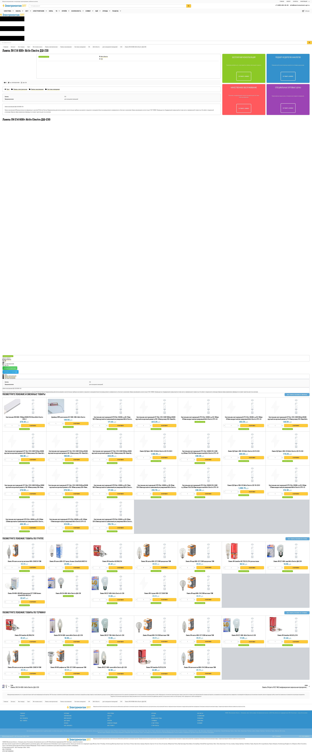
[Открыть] (12, 28)
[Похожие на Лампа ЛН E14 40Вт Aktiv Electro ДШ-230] (77, 583)
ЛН (89, 47)
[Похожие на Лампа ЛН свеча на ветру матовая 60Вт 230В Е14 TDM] (33, 657)
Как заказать (68, 725)
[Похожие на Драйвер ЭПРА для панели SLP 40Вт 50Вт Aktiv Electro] (77, 406)
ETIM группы (155, 723)
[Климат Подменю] (92, 11)
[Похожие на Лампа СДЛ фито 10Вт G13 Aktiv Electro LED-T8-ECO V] (252, 475)
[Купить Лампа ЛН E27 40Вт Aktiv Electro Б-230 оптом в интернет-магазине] (100, 583)
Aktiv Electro (96, 47)
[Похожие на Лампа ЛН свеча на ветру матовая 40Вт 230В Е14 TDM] (33, 551)
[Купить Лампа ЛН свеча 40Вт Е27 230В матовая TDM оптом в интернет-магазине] (187, 625)
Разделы (115, 11)
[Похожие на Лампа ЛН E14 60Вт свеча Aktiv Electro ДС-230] (77, 625)
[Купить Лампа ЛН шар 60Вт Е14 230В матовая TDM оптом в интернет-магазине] (187, 583)
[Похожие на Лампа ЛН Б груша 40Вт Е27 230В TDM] (164, 583)
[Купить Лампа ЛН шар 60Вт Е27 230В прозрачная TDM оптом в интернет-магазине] (187, 551)
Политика (200, 720)
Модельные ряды (156, 718)
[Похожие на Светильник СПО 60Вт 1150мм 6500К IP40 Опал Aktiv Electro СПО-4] (33, 406)
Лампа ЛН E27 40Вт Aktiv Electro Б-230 (112, 593)
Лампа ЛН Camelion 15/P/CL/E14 (156, 667)
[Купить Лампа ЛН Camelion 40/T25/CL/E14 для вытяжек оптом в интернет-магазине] (231, 551)
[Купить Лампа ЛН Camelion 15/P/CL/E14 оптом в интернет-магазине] (144, 657)
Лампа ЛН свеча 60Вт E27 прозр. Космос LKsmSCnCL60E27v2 (68, 561)
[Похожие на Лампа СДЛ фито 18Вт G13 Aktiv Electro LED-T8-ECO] (252, 441)
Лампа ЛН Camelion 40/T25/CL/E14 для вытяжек (243, 561)
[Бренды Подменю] (109, 11)
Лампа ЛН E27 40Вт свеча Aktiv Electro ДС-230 (112, 667)
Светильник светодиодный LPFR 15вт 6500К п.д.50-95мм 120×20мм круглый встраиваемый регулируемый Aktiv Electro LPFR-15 (112, 521)
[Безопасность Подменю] (83, 11)
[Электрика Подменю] (13, 11)
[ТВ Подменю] (59, 11)
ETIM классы (155, 725)
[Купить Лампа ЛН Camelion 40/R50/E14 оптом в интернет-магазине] (100, 551)
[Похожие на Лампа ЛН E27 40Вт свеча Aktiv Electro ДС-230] (121, 657)
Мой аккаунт (68, 718)
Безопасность (76, 11)
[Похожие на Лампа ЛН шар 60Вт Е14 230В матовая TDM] (208, 583)
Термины (154, 720)
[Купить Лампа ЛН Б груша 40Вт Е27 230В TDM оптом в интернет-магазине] (144, 583)
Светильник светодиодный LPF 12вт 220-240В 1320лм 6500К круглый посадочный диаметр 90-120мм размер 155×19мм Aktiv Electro (68, 453)
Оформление (68, 715)
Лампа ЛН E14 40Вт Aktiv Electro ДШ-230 (68, 593)
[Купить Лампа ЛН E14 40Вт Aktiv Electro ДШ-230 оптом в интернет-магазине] (56, 583)
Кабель (18, 11)
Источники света (37, 47)
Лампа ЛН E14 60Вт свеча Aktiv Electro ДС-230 (68, 635)
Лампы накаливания (66, 47)
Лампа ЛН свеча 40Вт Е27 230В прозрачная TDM (156, 561)
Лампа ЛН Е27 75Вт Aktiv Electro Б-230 (112, 635)
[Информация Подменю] (309, 1)
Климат (88, 11)
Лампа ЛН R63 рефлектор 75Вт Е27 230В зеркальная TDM (68, 667)
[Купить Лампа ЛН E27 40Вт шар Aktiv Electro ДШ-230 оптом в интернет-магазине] (275, 551)
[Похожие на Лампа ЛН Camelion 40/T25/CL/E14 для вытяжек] (252, 551)
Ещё (96, 11)
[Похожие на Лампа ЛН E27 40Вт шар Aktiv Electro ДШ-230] (296, 551)
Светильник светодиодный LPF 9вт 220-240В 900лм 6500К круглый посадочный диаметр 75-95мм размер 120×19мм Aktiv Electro (287, 419)
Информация (303, 1)
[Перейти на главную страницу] (12, 14)
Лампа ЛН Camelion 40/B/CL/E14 (287, 635)
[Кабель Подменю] (22, 11)
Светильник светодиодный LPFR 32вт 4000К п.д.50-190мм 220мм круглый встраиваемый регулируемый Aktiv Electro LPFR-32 (24, 521)
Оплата (66, 723)
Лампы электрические (51, 47)
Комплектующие (112, 723)
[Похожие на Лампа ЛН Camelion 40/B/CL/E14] (296, 625)
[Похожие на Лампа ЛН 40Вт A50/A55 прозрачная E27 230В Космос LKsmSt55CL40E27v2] (33, 583)
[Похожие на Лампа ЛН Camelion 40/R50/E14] (121, 551)
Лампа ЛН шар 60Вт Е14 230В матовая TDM (200, 593)
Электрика (7, 11)
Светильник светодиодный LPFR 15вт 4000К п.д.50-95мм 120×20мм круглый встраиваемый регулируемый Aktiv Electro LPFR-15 (156, 487)
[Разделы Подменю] (120, 11)
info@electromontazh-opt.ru (300, 5)
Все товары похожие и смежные (297, 394)
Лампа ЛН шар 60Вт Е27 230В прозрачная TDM (200, 561)
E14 (121, 47)
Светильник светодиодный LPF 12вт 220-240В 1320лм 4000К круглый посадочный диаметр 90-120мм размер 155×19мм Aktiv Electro (24, 453)
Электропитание (38, 11)
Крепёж (64, 11)
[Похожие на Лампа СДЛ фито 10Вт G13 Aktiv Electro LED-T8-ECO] (296, 441)
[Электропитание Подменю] (46, 11)
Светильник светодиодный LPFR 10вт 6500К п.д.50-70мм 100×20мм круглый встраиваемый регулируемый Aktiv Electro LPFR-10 (112, 419)
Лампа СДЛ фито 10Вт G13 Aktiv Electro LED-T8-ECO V (243, 485)
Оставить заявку (244, 76)
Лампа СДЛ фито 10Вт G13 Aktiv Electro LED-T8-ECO (287, 451)
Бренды (105, 11)
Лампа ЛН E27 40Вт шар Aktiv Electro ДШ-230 (287, 561)
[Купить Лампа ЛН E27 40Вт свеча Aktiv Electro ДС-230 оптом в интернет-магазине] (100, 657)
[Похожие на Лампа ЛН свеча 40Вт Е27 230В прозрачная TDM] (164, 551)
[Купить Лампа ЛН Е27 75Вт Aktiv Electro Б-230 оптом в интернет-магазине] (100, 625)
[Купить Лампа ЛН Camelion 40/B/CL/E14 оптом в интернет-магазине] (275, 625)
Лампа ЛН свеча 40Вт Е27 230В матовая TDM (200, 635)
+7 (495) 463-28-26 (282, 5)
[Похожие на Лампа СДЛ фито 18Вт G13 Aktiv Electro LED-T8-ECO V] (164, 441)
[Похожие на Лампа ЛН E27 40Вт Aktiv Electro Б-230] (121, 583)
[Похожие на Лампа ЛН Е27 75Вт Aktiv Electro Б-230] (121, 625)
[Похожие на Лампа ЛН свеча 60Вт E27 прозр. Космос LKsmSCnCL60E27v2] (77, 551)
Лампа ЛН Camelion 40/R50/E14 (112, 561)
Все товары (21, 47)
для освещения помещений (110, 47)
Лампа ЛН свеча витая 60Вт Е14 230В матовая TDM (200, 667)
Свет (26, 11)
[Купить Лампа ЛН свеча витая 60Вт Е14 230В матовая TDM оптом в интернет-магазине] (187, 657)
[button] (33, 425)
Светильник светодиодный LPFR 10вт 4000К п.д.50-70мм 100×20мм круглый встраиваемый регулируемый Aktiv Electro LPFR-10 (112, 487)
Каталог (289, 1)
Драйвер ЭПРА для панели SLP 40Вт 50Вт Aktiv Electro (68, 417)
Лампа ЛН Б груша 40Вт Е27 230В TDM (156, 593)
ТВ (56, 11)
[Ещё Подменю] (100, 11)
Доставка (67, 720)
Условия (199, 723)
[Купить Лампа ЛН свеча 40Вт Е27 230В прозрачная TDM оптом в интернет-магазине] (144, 551)
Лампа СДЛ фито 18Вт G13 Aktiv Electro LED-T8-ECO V (156, 451)
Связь (51, 11)
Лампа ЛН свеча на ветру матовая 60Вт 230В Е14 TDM (24, 667)
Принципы (200, 718)
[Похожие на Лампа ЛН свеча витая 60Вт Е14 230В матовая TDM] (208, 657)
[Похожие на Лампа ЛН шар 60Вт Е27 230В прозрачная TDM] (208, 551)
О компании (200, 715)
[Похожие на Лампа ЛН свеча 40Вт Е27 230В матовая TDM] (208, 625)
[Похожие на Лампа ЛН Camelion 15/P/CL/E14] (164, 657)
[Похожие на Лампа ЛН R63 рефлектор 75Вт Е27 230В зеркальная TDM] (77, 657)
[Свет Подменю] (30, 11)
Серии (153, 715)
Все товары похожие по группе (297, 539)
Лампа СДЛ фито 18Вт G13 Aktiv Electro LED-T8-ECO (244, 451)
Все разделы (24, 718)
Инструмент (111, 725)
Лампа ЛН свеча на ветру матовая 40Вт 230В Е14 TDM (24, 561)
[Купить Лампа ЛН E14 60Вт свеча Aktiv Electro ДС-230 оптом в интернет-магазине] (56, 625)
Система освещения (80, 47)
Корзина (66, 713)
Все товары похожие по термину (297, 612)
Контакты (295, 1)
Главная (282, 1)
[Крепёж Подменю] (68, 11)
